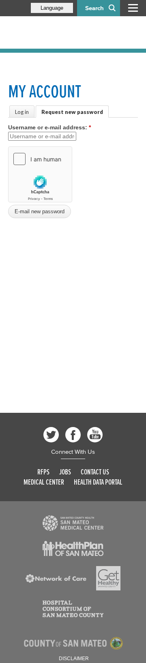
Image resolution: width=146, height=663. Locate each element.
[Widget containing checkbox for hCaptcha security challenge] (40, 174)
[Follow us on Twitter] (51, 434)
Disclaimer (74, 658)
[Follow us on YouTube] (95, 434)
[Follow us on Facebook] (73, 434)
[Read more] (73, 523)
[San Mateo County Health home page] (61, 32)
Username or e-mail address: (49, 127)
